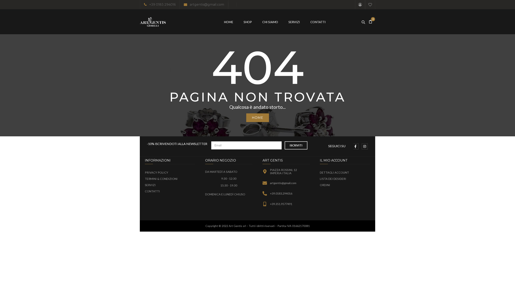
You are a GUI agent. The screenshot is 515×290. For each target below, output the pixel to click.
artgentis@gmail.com (207, 4)
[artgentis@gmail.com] (265, 183)
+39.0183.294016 (281, 193)
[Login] (360, 4)
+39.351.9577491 (281, 204)
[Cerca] (363, 21)
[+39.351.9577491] (265, 204)
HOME (257, 118)
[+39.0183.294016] (265, 193)
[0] (370, 22)
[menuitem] (228, 21)
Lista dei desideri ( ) (370, 4)
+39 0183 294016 (162, 4)
